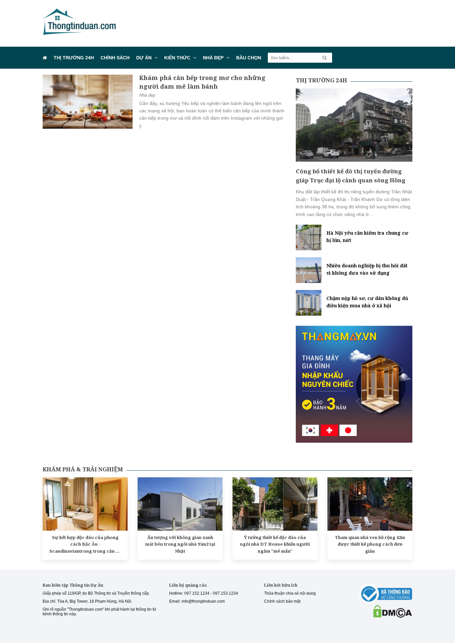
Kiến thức (177, 57)
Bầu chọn (248, 57)
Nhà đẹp (213, 57)
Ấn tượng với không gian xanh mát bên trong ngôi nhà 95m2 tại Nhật (180, 544)
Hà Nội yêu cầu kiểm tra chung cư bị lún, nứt (367, 236)
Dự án (144, 57)
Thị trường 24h (74, 57)
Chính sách (115, 57)
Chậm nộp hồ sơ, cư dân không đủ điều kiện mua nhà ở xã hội (367, 302)
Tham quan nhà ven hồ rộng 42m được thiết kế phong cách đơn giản (370, 544)
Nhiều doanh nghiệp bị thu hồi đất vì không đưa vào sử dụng (366, 269)
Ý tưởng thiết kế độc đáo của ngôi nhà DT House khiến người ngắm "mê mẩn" (275, 544)
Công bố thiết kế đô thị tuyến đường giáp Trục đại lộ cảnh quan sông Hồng (350, 175)
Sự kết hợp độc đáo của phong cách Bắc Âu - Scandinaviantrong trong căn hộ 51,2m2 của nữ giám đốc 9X (85, 544)
